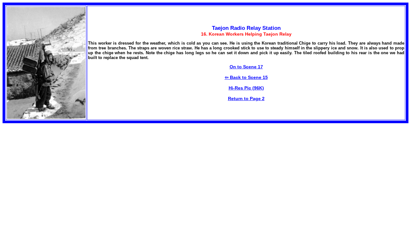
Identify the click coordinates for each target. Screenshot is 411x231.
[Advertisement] (56, 168)
